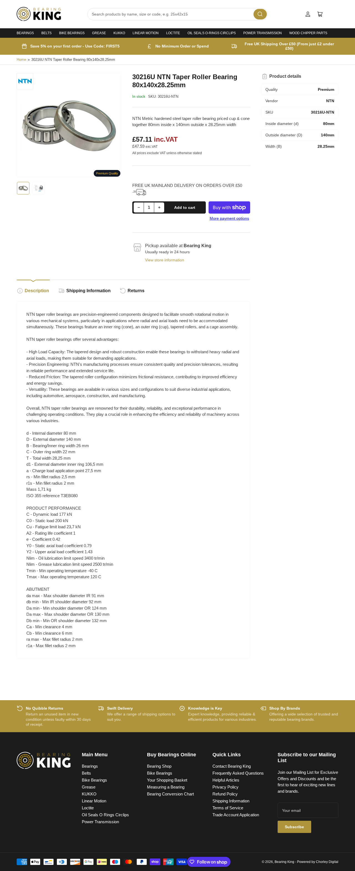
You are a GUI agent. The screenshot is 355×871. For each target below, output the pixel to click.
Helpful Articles (225, 780)
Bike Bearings (72, 33)
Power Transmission (262, 33)
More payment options (229, 218)
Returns (136, 290)
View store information (164, 260)
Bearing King (284, 862)
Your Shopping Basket (167, 780)
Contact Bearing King (231, 766)
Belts (46, 33)
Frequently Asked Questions (238, 773)
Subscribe (294, 827)
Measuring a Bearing (165, 787)
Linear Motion (146, 33)
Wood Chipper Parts (308, 33)
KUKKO (119, 33)
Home (21, 59)
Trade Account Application (235, 814)
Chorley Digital (327, 862)
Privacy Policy (225, 787)
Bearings (25, 33)
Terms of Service (227, 807)
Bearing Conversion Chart (170, 794)
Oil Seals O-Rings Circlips (211, 33)
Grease (99, 33)
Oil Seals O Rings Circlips (105, 814)
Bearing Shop (159, 766)
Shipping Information (88, 290)
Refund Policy (225, 794)
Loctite (173, 33)
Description (37, 290)
